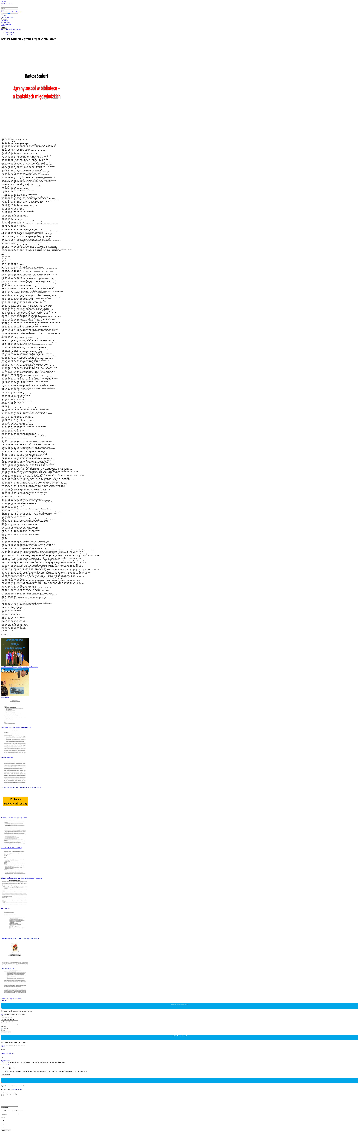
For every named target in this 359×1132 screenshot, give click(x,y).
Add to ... (4, 27)
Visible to (3, 1026)
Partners (7, 1061)
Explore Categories (6, 3)
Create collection (6, 1032)
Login (2, 10)
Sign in (3, 1014)
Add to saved (17, 29)
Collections (10, 17)
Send (8, 1130)
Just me (5, 1030)
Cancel (3, 1130)
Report (3, 1061)
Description (7, 1019)
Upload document (6, 12)
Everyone (6, 1028)
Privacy (3, 1064)
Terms (7, 1064)
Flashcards (4, 17)
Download (4, 1000)
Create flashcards (17, 12)
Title (2, 1016)
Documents (4, 1053)
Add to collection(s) (7, 29)
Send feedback (5, 1074)
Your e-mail (4, 1107)
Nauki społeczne (9, 32)
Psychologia (8, 34)
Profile (3, 26)
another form (17, 1089)
